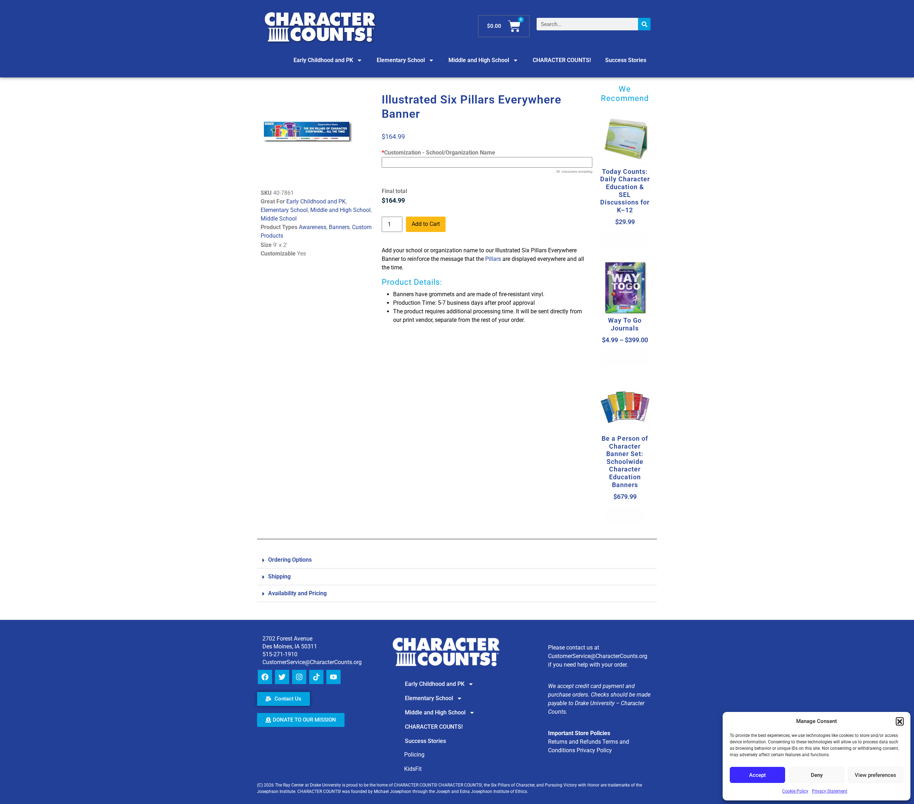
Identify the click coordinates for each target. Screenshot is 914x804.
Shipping (279, 576)
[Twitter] (282, 677)
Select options (625, 240)
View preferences (875, 775)
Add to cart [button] (625, 514)
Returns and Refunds (574, 741)
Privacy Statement (829, 791)
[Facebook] (265, 677)
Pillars (493, 259)
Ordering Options (290, 559)
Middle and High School (478, 60)
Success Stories (625, 60)
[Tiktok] (316, 677)
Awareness (312, 227)
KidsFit (413, 768)
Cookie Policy (795, 791)
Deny (817, 775)
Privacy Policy (594, 750)
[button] (899, 721)
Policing (414, 754)
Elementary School (401, 60)
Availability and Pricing (297, 593)
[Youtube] (333, 677)
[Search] (644, 24)
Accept (757, 775)
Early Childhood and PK (323, 60)
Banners (339, 227)
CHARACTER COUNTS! (562, 60)
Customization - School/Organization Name (438, 152)
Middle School (279, 218)
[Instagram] (299, 677)
